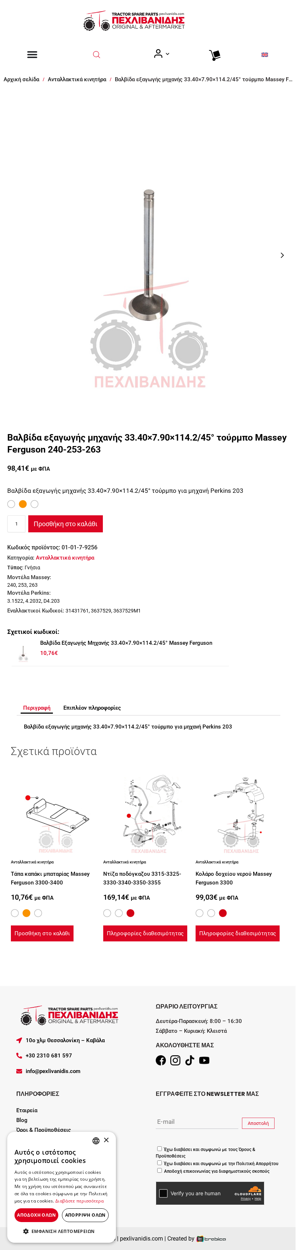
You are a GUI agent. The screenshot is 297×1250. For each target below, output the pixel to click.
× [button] (106, 1140)
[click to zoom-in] (148, 255)
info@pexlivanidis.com (53, 1071)
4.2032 (33, 601)
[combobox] (96, 1140)
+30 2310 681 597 (49, 1055)
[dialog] (61, 1187)
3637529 (101, 611)
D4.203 (51, 601)
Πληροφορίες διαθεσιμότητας (145, 933)
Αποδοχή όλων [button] (36, 1215)
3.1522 (15, 601)
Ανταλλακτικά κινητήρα (77, 79)
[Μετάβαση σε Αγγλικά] (265, 54)
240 (11, 585)
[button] (61, 1231)
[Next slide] (282, 255)
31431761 (77, 611)
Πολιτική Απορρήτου (257, 1163)
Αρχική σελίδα (21, 79)
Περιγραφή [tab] (36, 708)
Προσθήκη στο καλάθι (65, 524)
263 (33, 585)
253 (22, 585)
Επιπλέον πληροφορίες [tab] (92, 708)
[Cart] (213, 53)
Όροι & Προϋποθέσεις (43, 1130)
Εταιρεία (26, 1110)
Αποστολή (258, 1123)
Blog (22, 1120)
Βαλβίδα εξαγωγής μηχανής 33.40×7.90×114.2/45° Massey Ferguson (126, 643)
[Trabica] (211, 1238)
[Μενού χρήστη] (161, 54)
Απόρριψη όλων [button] (85, 1215)
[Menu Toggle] (32, 54)
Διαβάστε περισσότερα (79, 1201)
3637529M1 (127, 611)
